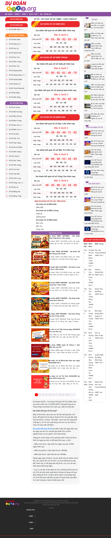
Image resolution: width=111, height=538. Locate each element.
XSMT (24, 14)
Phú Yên (98, 250)
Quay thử (33, 14)
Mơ (41, 14)
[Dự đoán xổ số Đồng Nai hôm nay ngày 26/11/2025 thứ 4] (40, 366)
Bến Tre (39, 226)
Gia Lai (97, 333)
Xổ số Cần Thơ (14, 138)
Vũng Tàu (40, 229)
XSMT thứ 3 (99, 275)
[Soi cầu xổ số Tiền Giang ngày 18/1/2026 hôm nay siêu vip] (40, 335)
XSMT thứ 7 (99, 362)
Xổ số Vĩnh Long (14, 178)
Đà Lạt (91, 392)
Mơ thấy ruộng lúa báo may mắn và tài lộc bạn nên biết (97, 97)
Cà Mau (91, 250)
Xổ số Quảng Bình (15, 70)
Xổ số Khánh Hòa (14, 53)
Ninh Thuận (99, 335)
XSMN (17, 14)
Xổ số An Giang (14, 107)
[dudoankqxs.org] (21, 6)
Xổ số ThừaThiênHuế (16, 88)
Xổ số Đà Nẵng (14, 93)
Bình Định (98, 311)
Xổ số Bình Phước (15, 116)
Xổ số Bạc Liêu (14, 125)
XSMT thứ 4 (99, 294)
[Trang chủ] (6, 14)
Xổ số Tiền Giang (14, 165)
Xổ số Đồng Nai (14, 191)
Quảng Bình (99, 313)
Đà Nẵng (98, 291)
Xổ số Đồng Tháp (14, 196)
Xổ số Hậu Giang (14, 143)
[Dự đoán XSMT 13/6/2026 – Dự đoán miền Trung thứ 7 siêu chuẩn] (40, 288)
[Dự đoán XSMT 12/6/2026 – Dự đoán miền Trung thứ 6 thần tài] (40, 304)
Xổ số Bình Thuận (15, 120)
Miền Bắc (39, 207)
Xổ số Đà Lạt (13, 187)
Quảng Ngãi (99, 355)
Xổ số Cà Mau (13, 134)
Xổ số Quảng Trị (14, 84)
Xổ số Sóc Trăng (14, 160)
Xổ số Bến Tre (14, 129)
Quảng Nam (41, 217)
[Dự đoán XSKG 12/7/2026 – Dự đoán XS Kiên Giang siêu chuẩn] (40, 257)
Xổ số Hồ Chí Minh (15, 147)
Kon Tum (98, 384)
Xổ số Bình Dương (15, 112)
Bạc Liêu (39, 223)
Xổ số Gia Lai (13, 48)
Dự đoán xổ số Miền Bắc (46, 204)
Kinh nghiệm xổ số (94, 127)
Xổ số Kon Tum (14, 57)
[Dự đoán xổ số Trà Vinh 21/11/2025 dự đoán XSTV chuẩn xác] (40, 382)
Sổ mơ (94, 19)
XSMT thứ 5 (99, 319)
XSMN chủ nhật (91, 397)
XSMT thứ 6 (99, 338)
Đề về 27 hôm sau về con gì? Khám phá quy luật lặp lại (97, 143)
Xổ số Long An (13, 156)
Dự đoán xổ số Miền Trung (47, 210)
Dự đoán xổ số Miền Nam (46, 220)
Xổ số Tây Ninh (14, 174)
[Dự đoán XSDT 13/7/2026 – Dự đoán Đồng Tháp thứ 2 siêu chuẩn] (40, 241)
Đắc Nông (98, 360)
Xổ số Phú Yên (14, 66)
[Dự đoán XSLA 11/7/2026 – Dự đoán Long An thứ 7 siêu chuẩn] (40, 273)
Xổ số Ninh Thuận (15, 62)
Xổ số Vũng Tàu (14, 183)
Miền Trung (99, 244)
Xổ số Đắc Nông (14, 97)
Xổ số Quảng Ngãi (15, 79)
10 (67, 395)
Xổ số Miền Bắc (14, 29)
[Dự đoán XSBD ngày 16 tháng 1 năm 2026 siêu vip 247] (40, 350)
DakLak (39, 214)
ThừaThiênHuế (100, 253)
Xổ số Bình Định (14, 39)
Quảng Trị (98, 316)
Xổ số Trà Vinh (13, 169)
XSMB (9, 14)
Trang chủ (30, 510)
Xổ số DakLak (13, 44)
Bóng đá (47, 14)
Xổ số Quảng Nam (15, 75)
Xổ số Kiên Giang (14, 152)
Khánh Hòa (99, 289)
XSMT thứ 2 (99, 255)
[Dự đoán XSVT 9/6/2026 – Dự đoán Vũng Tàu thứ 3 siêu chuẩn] (40, 319)
